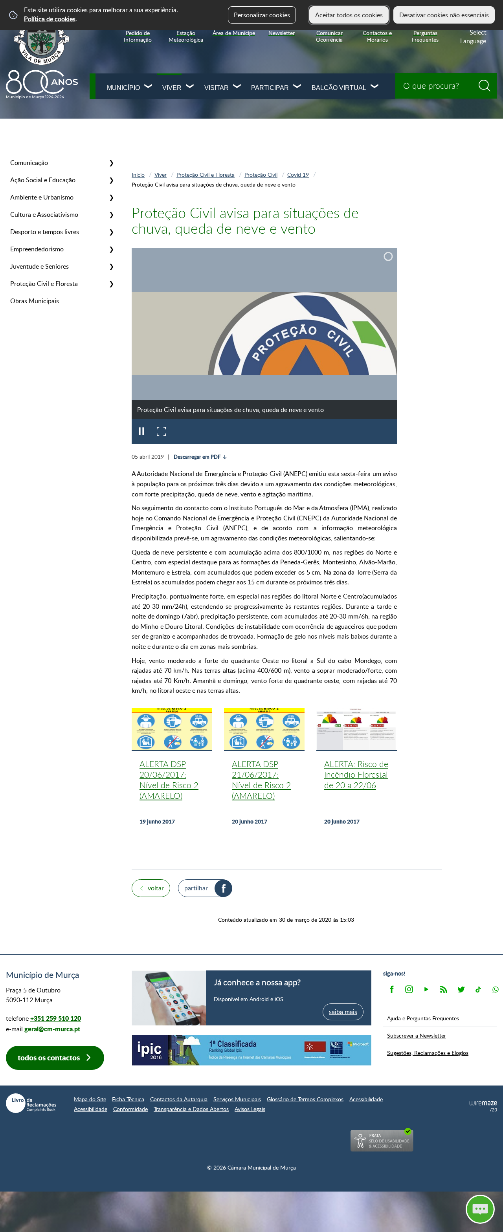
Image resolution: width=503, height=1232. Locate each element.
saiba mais (343, 1011)
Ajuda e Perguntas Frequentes (423, 1018)
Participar (270, 87)
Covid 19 (298, 174)
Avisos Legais (250, 1109)
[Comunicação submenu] (111, 162)
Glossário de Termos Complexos (305, 1099)
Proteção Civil (260, 174)
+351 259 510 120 (55, 1018)
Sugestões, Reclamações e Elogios (427, 1052)
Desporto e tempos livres (44, 231)
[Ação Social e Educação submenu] (111, 180)
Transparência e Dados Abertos (191, 1109)
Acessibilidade (366, 1099)
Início (138, 174)
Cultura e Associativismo (44, 214)
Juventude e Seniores (39, 266)
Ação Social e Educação (42, 180)
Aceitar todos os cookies (349, 15)
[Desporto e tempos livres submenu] (111, 231)
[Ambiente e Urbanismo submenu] (111, 197)
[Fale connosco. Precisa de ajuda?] (411, 1209)
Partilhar (196, 888)
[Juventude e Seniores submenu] (111, 266)
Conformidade (130, 1109)
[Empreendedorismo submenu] (111, 249)
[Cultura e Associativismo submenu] (111, 214)
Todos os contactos (49, 1057)
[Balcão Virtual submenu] (375, 87)
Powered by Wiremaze (483, 1106)
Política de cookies (49, 19)
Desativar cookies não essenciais (444, 15)
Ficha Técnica (128, 1099)
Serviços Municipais (237, 1099)
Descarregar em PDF (197, 456)
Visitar (216, 87)
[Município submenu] (148, 87)
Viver (172, 87)
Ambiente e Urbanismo (41, 197)
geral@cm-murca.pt (52, 1028)
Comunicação (29, 162)
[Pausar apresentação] (141, 431)
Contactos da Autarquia (178, 1099)
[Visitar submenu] (237, 87)
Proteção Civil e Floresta (44, 283)
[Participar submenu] (297, 87)
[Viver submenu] (190, 87)
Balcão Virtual (339, 87)
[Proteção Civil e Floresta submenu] (111, 283)
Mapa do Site (90, 1099)
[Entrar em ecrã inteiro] (161, 431)
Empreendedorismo (37, 249)
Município (123, 87)
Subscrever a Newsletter (416, 1035)
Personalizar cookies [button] (262, 15)
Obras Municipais (34, 301)
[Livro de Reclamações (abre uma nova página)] (31, 1103)
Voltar (156, 888)
